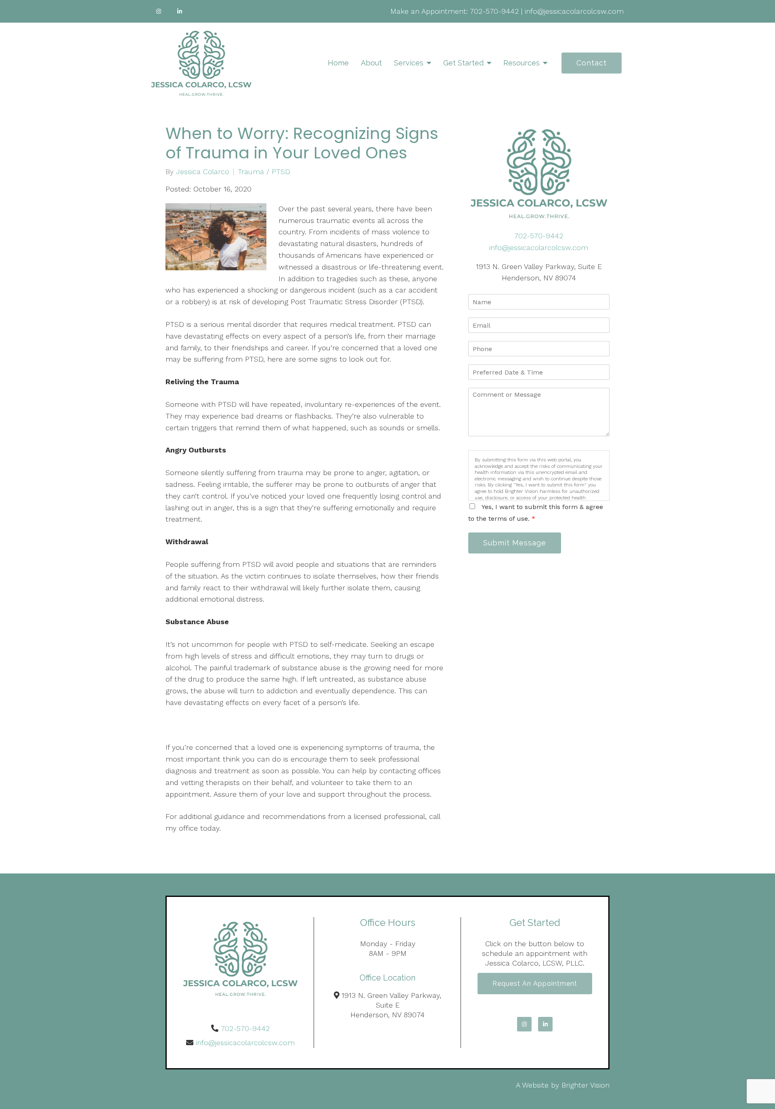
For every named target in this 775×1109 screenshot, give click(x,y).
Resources (521, 63)
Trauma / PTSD (264, 171)
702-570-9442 (494, 11)
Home (338, 63)
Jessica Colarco (202, 171)
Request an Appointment (534, 983)
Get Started (463, 63)
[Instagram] (158, 11)
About (371, 63)
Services (408, 63)
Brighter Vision (585, 1085)
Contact (591, 63)
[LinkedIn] (179, 11)
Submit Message (514, 543)
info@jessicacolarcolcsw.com (574, 11)
